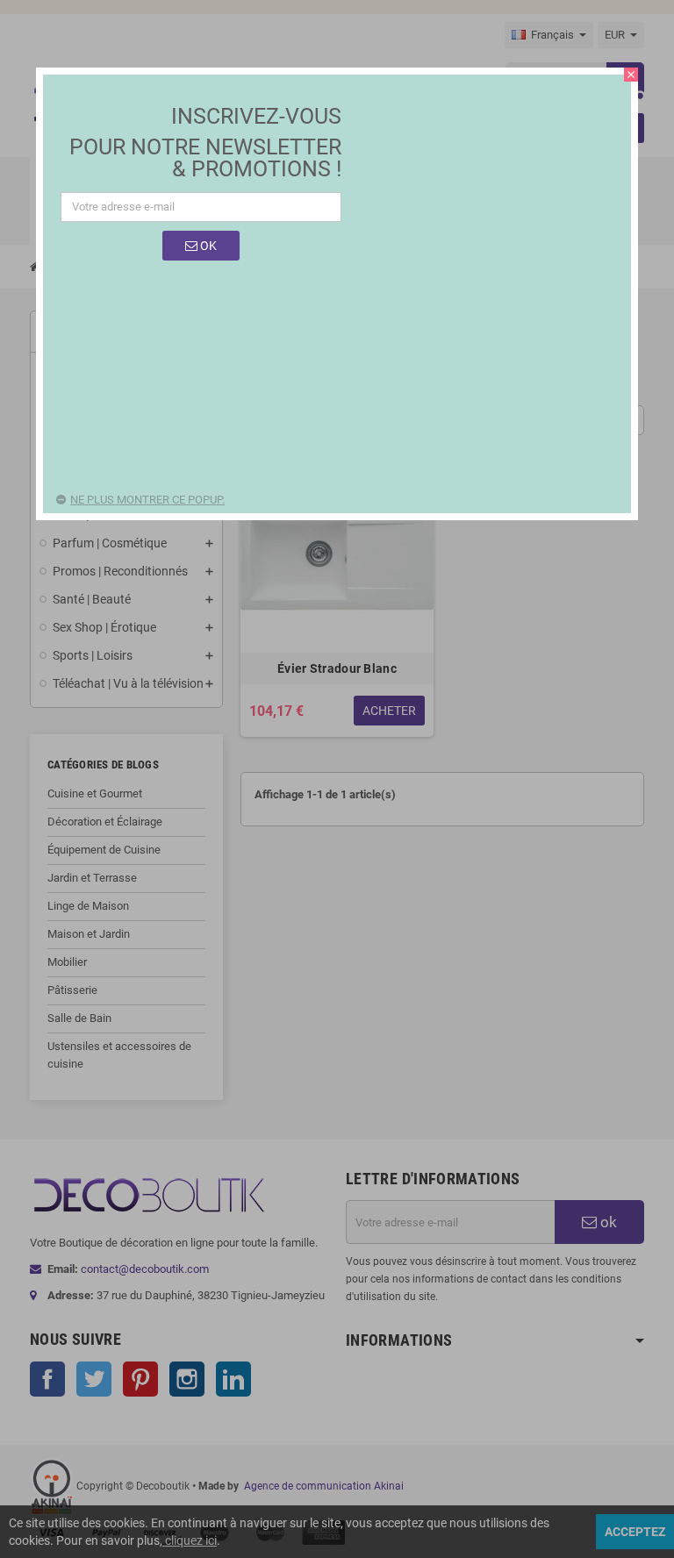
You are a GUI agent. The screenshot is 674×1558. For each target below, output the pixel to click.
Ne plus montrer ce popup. (147, 499)
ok (207, 246)
